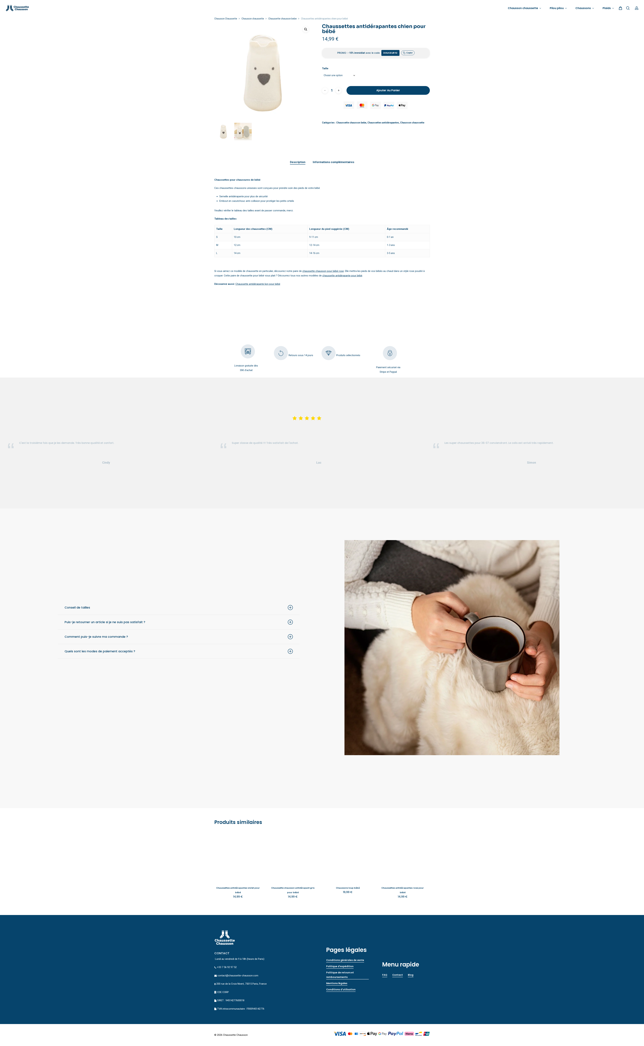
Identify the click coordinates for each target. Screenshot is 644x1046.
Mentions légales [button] (336, 983)
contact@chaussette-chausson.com (238, 975)
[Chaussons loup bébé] (347, 855)
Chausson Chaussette (225, 18)
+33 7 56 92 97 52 (227, 967)
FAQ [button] (384, 975)
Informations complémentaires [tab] (333, 162)
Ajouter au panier (388, 90)
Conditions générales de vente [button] (345, 960)
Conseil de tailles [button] (77, 607)
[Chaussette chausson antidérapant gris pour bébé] (293, 855)
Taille (325, 68)
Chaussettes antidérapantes (383, 122)
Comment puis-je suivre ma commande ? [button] (96, 637)
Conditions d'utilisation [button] (341, 989)
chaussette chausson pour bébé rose (323, 271)
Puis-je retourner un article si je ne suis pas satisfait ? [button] (105, 622)
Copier (409, 53)
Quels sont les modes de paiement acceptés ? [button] (100, 651)
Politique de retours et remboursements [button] (340, 975)
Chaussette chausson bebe (282, 18)
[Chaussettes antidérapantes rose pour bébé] (403, 855)
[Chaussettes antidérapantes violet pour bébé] (238, 855)
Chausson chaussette (252, 18)
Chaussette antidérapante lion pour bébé (257, 283)
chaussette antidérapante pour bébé (342, 275)
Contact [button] (397, 975)
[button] (306, 29)
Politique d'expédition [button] (340, 966)
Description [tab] (297, 162)
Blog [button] (410, 975)
